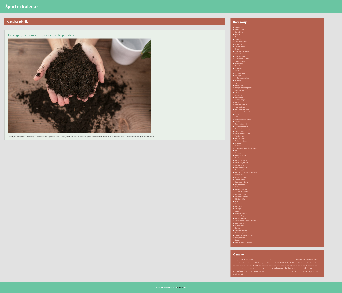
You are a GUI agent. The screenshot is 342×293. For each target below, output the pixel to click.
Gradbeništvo (240, 73)
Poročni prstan (240, 136)
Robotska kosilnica (241, 168)
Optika (237, 122)
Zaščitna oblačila (241, 230)
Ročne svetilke (240, 170)
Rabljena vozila (240, 155)
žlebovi (239, 274)
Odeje (237, 117)
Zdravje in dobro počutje (244, 235)
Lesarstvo (238, 95)
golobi (267, 260)
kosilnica (293, 260)
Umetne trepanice (241, 216)
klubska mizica (287, 260)
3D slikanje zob (237, 260)
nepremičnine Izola (299, 262)
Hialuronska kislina (242, 78)
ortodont (256, 265)
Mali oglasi (239, 97)
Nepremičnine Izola (242, 109)
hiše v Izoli (271, 260)
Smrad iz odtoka (241, 189)
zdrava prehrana (280, 271)
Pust (236, 151)
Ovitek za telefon (241, 126)
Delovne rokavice (241, 42)
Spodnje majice (240, 194)
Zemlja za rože (240, 238)
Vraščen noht (239, 226)
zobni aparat (309, 271)
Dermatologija (240, 47)
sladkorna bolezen (283, 268)
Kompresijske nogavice (243, 88)
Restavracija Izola (241, 163)
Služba (237, 187)
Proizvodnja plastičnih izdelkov (246, 148)
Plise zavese (239, 131)
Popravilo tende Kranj (243, 134)
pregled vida (314, 265)
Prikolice (238, 146)
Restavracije (239, 165)
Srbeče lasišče (240, 199)
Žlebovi (237, 240)
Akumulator (239, 27)
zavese (257, 271)
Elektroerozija (240, 56)
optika (250, 265)
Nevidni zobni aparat (242, 112)
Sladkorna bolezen (241, 182)
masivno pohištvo (245, 262)
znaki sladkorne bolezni (296, 271)
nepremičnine (287, 262)
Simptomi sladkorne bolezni (260, 268)
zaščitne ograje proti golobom (268, 271)
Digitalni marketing (242, 51)
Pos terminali (240, 138)
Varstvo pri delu (240, 218)
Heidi (185, 287)
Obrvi (237, 114)
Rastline (238, 158)
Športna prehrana (241, 196)
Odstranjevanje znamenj (244, 119)
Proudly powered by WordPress (166, 287)
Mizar (237, 102)
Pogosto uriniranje (295, 265)
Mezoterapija (240, 100)
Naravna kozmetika (242, 105)
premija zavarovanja (238, 268)
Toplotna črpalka (241, 213)
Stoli (236, 201)
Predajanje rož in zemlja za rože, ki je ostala (41, 35)
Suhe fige (238, 206)
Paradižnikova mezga (242, 129)
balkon (255, 260)
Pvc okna (238, 153)
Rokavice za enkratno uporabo (246, 172)
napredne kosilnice (275, 262)
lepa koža (314, 259)
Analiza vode (239, 30)
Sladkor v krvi (240, 180)
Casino (237, 37)
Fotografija (239, 63)
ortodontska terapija (267, 265)
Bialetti (237, 34)
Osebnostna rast (241, 124)
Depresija (238, 44)
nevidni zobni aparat (309, 262)
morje (257, 262)
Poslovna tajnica (241, 141)
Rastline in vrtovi (241, 160)
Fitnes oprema (240, 61)
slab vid (269, 268)
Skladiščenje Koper (241, 177)
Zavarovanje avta (241, 233)
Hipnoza (238, 80)
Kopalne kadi (239, 90)
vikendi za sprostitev (248, 271)
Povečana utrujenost (306, 265)
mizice (251, 262)
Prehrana (238, 143)
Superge (238, 209)
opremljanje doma (244, 265)
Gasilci (237, 66)
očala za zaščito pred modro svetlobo (281, 265)
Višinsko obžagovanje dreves (245, 221)
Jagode (237, 83)
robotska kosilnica (248, 268)
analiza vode (247, 259)
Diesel (237, 49)
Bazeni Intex (239, 32)
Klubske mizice (240, 85)
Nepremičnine (240, 107)
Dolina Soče (239, 54)
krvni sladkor (302, 259)
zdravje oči (287, 271)
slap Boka (298, 268)
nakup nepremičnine (265, 262)
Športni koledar (21, 6)
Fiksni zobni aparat (242, 59)
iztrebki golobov (279, 260)
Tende (237, 211)
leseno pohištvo (237, 262)
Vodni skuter (239, 223)
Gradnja (238, 76)
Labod (237, 93)
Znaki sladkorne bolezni (243, 242)
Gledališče (238, 68)
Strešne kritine (240, 204)
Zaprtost (238, 228)
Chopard (238, 39)
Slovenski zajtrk (241, 184)
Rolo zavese (239, 175)
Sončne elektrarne (241, 192)
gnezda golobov (261, 260)
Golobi (237, 71)
